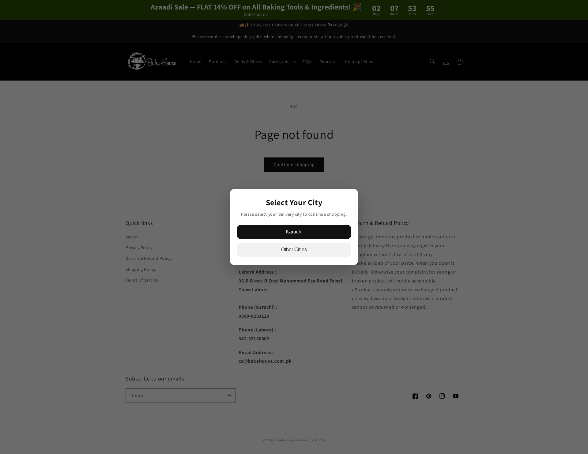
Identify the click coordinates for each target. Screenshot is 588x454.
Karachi (294, 231)
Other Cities (294, 249)
